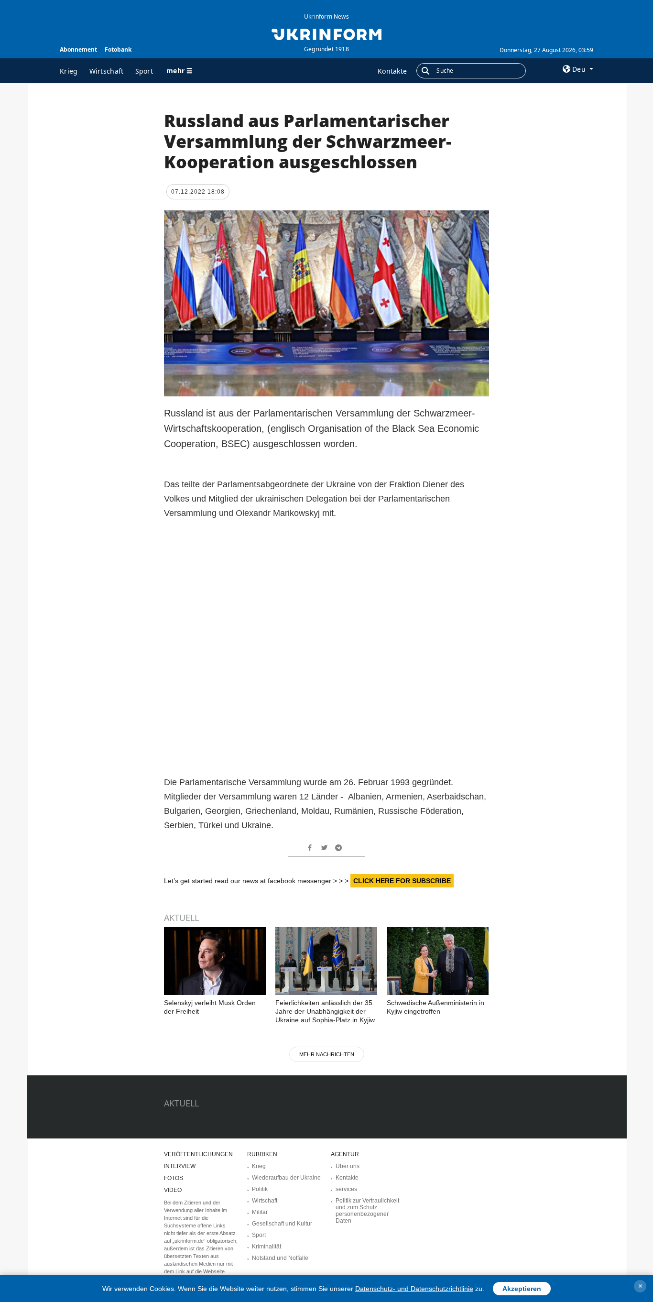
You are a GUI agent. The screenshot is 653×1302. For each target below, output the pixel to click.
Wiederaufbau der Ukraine (286, 1177)
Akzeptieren (521, 1288)
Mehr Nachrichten (326, 1054)
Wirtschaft (106, 71)
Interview (180, 1166)
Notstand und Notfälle (280, 1258)
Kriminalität (266, 1246)
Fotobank (118, 49)
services (346, 1189)
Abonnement (78, 49)
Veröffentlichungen (198, 1154)
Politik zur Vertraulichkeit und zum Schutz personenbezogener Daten (367, 1210)
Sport (144, 71)
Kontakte (392, 71)
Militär (260, 1212)
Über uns (347, 1166)
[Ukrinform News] (326, 33)
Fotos (173, 1178)
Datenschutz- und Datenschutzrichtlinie (414, 1288)
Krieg (69, 71)
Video (173, 1190)
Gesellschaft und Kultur (282, 1223)
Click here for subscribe (402, 881)
